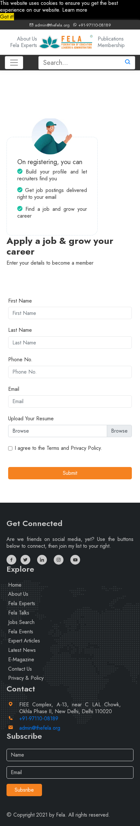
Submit (70, 473)
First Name (20, 301)
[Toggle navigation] (14, 62)
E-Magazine (21, 659)
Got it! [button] (7, 16)
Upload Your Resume (31, 418)
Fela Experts (23, 45)
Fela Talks (18, 613)
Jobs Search (21, 622)
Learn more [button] (74, 10)
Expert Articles (24, 640)
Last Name (20, 330)
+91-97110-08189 (94, 25)
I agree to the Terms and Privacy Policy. (58, 448)
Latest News (22, 650)
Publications (111, 38)
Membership (111, 45)
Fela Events (20, 631)
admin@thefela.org (52, 25)
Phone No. (20, 359)
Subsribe (24, 790)
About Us (27, 38)
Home (14, 585)
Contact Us (20, 669)
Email (13, 389)
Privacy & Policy (26, 678)
